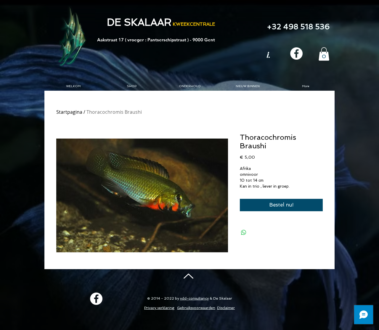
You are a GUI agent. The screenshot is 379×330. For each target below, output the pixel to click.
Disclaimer (226, 308)
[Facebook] (296, 53)
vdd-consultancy (194, 298)
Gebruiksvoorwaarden (196, 308)
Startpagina (69, 112)
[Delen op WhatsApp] (243, 232)
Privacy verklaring (159, 308)
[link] (324, 54)
